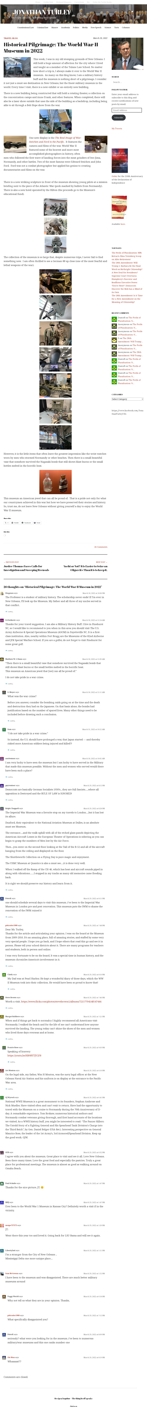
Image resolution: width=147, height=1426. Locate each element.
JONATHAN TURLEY (42, 12)
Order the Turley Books (102, 2)
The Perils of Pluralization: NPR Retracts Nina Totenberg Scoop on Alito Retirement (127, 256)
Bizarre (55, 27)
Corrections (79, 2)
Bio (88, 2)
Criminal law (42, 27)
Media (85, 27)
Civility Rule (48, 2)
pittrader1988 (11, 925)
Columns (126, 27)
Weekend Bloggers (63, 2)
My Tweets (117, 128)
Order (114, 176)
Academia (65, 27)
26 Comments (100, 547)
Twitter (132, 11)
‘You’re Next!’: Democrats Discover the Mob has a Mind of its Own (127, 289)
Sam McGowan (11, 1273)
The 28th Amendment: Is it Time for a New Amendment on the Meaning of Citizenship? (127, 298)
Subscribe (118, 117)
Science (108, 27)
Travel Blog (11, 38)
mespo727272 (11, 1225)
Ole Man (11, 1357)
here (123, 224)
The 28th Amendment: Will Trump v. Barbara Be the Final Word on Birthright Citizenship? (127, 266)
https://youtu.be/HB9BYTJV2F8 (24, 1055)
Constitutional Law (25, 27)
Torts (116, 27)
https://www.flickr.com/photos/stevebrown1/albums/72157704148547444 (61, 1001)
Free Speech (96, 27)
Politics (76, 27)
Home (37, 2)
